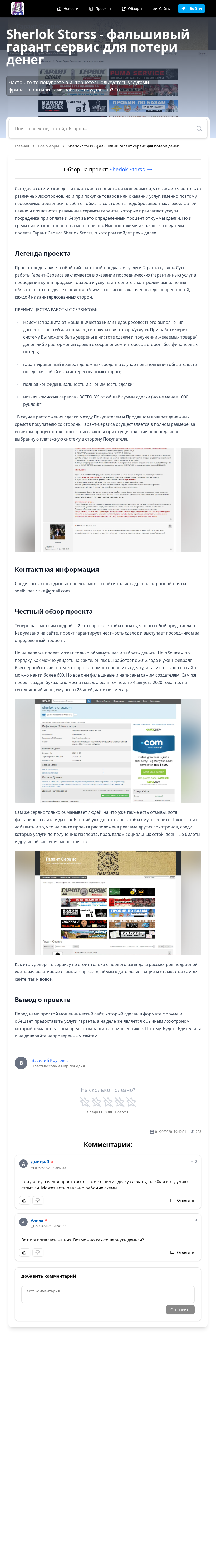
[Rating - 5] (131, 1102)
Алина (37, 1220)
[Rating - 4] (119, 1102)
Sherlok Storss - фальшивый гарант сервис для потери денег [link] (123, 146)
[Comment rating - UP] (24, 1200)
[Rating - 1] (85, 1102)
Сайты (165, 8)
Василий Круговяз (50, 1060)
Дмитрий (40, 1161)
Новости (70, 8)
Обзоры (135, 8)
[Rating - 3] (108, 1102)
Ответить (185, 1200)
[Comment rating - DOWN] (37, 1200)
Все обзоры (48, 146)
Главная (22, 146)
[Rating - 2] (96, 1102)
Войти (196, 8)
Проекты (103, 8)
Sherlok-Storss (127, 169)
